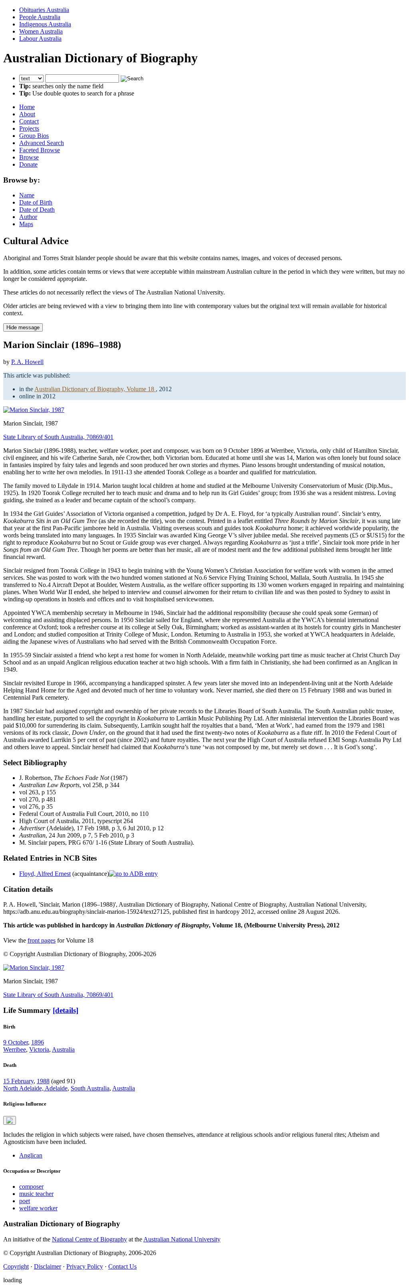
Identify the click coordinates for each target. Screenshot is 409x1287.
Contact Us (122, 1266)
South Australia (90, 1088)
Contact (29, 121)
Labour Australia (40, 38)
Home (27, 106)
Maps (26, 224)
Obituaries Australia (44, 9)
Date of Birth (35, 202)
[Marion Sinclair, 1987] (33, 409)
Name (26, 195)
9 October (15, 1042)
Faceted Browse (39, 150)
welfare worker (38, 1208)
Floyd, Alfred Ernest (45, 873)
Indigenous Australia (45, 24)
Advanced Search (41, 142)
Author (28, 216)
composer (31, 1186)
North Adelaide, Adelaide (35, 1088)
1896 (37, 1042)
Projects (29, 128)
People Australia (39, 17)
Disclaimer (47, 1266)
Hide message (23, 327)
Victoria (39, 1049)
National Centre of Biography (89, 1239)
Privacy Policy (84, 1266)
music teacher (36, 1193)
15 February (18, 1081)
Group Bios (34, 135)
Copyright (16, 1266)
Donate (28, 164)
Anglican (30, 1155)
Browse (29, 157)
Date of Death (37, 209)
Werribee (14, 1049)
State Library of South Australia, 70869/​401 (58, 437)
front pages (42, 940)
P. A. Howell (27, 361)
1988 (43, 1081)
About (27, 114)
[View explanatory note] (9, 1120)
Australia (63, 1049)
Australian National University (181, 1239)
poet (24, 1200)
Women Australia (41, 31)
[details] (65, 1010)
